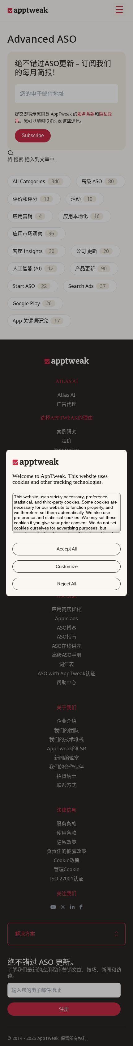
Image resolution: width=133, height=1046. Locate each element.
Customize (67, 566)
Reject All (66, 583)
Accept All (67, 548)
